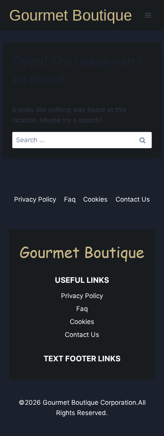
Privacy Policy (35, 199)
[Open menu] (148, 15)
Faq (70, 199)
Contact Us (133, 199)
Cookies (95, 199)
